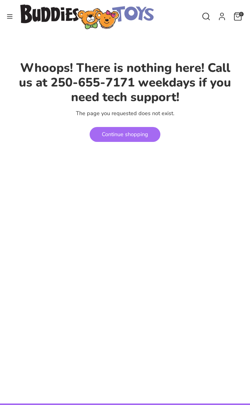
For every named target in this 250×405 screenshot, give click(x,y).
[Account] (222, 14)
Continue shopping (125, 134)
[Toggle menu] (10, 16)
